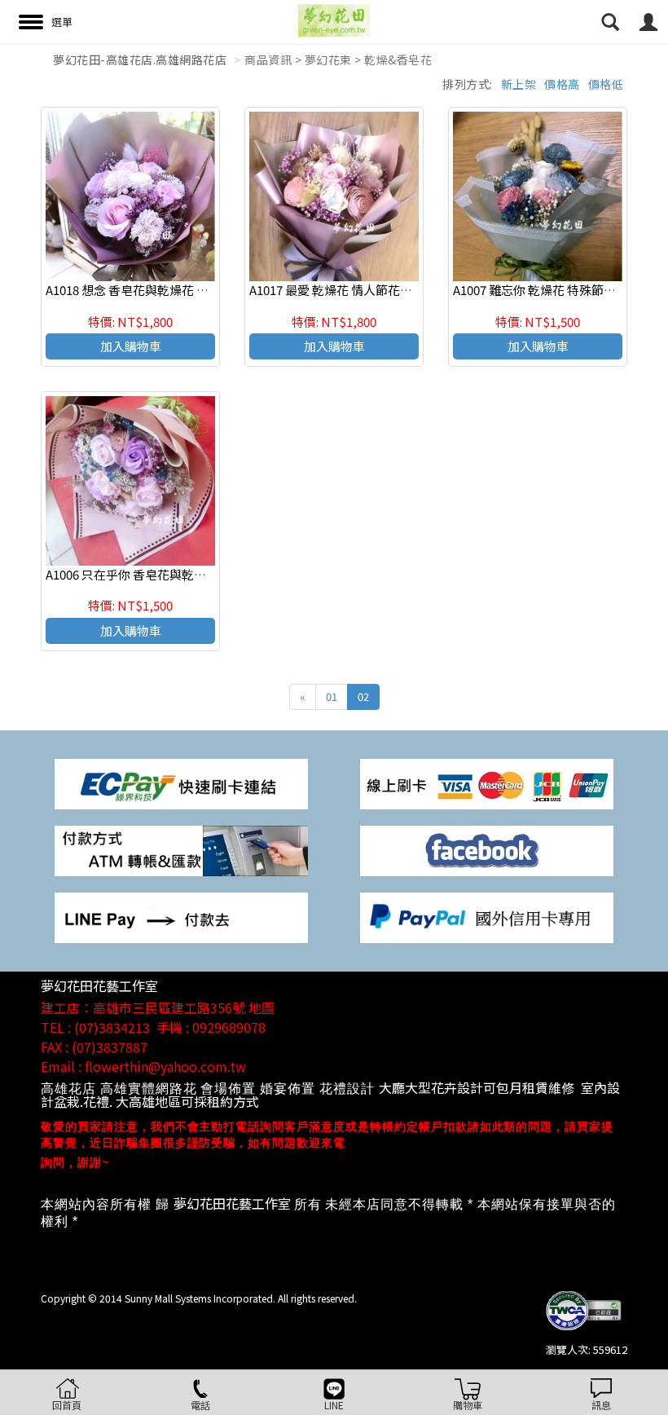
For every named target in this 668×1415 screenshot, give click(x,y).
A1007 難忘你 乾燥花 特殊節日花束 (546, 289)
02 (363, 696)
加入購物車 (130, 346)
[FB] (486, 849)
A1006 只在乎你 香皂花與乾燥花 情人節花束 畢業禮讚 (189, 574)
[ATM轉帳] (181, 849)
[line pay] (181, 916)
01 (331, 696)
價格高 (562, 84)
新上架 (519, 84)
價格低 (606, 84)
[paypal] (486, 916)
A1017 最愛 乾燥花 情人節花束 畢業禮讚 (356, 289)
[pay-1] (181, 782)
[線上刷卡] (486, 782)
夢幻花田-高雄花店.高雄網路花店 (139, 59)
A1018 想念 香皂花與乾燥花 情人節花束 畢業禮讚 (177, 289)
